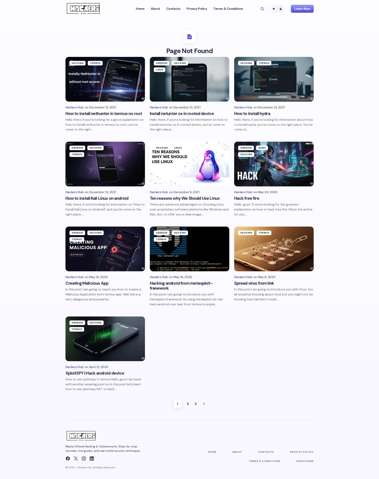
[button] (262, 9)
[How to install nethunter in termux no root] (105, 79)
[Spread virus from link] (274, 249)
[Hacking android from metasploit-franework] (189, 249)
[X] (76, 458)
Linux (160, 69)
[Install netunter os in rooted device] (189, 79)
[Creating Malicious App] (105, 249)
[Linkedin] (92, 458)
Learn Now (302, 9)
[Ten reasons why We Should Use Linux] (189, 164)
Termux (95, 63)
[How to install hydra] (274, 79)
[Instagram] (84, 458)
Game (262, 147)
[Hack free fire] (274, 164)
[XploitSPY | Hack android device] (105, 338)
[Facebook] (68, 458)
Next (204, 404)
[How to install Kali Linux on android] (105, 164)
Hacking (78, 63)
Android (162, 63)
